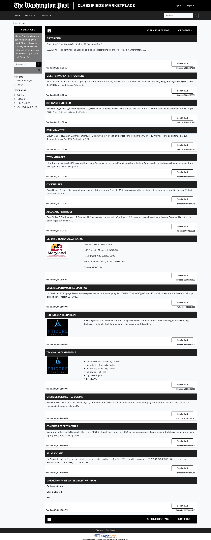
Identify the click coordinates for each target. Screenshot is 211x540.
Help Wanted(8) (24, 80)
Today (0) (21, 99)
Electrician (54, 38)
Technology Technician (61, 314)
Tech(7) (20, 84)
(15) (18, 76)
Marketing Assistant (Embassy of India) (71, 480)
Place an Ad (30, 15)
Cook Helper (54, 184)
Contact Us (46, 15)
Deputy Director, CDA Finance (65, 238)
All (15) (20, 94)
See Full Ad (182, 63)
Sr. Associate (55, 453)
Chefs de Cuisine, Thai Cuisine (65, 396)
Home (17, 15)
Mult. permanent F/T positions (65, 75)
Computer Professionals (62, 426)
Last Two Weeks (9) (27, 107)
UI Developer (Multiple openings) (67, 287)
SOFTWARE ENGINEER (59, 102)
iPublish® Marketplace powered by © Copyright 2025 (105, 536)
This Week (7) (23, 103)
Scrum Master (56, 130)
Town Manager (56, 157)
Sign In (178, 5)
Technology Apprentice (61, 352)
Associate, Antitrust (59, 211)
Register (190, 5)
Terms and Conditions (105, 530)
